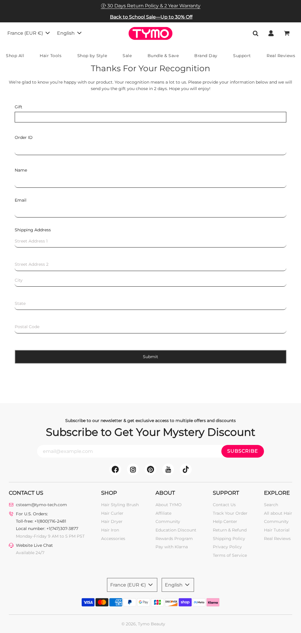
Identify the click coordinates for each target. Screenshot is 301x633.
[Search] (255, 33)
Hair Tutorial (277, 530)
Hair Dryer (112, 521)
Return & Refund (230, 530)
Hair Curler (112, 513)
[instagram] (133, 469)
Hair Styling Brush (120, 504)
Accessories (113, 538)
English (66, 33)
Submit (150, 356)
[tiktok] (186, 469)
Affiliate (163, 513)
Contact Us (224, 504)
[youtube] (168, 469)
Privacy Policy (227, 546)
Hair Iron (110, 530)
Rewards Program (174, 538)
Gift (18, 106)
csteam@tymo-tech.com (41, 504)
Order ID (24, 137)
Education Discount (175, 530)
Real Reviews (277, 538)
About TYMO (168, 504)
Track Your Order (230, 513)
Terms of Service (230, 555)
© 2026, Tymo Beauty (143, 624)
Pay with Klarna (171, 546)
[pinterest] (150, 469)
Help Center (225, 521)
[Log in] (271, 33)
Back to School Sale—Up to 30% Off (151, 17)
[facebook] (115, 469)
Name (21, 170)
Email (20, 200)
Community (167, 521)
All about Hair (278, 513)
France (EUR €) (25, 33)
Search (271, 504)
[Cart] (287, 33)
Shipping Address (33, 229)
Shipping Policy (229, 538)
